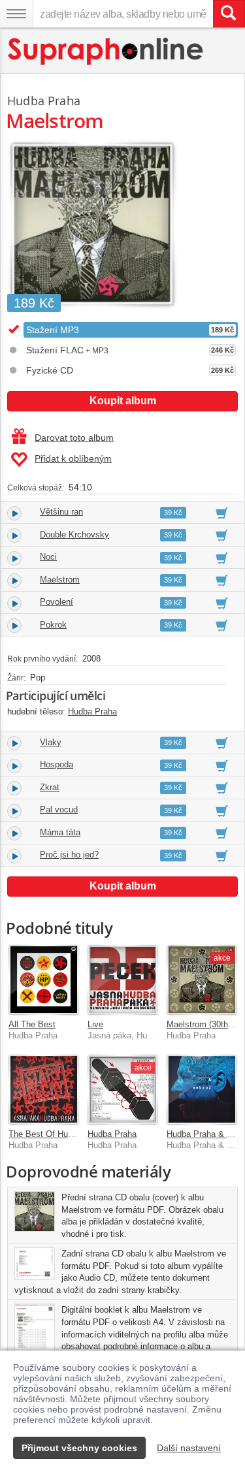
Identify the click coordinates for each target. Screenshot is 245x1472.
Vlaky (50, 742)
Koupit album (123, 400)
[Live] (122, 980)
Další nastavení (189, 1448)
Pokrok (53, 625)
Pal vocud (59, 809)
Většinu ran (61, 512)
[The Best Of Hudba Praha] (43, 1089)
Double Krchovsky (74, 534)
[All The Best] (43, 980)
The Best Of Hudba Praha (57, 1134)
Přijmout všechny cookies (79, 1448)
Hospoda (56, 764)
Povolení (56, 602)
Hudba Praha (43, 100)
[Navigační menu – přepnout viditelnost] (16, 13)
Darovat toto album (74, 437)
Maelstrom (60, 579)
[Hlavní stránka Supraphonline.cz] (106, 51)
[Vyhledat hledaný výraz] (228, 13)
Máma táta (60, 832)
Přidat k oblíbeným (73, 458)
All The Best (32, 1024)
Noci (48, 557)
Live (95, 1024)
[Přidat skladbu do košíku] (222, 512)
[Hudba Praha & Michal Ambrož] (201, 1089)
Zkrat (49, 787)
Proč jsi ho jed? (69, 854)
